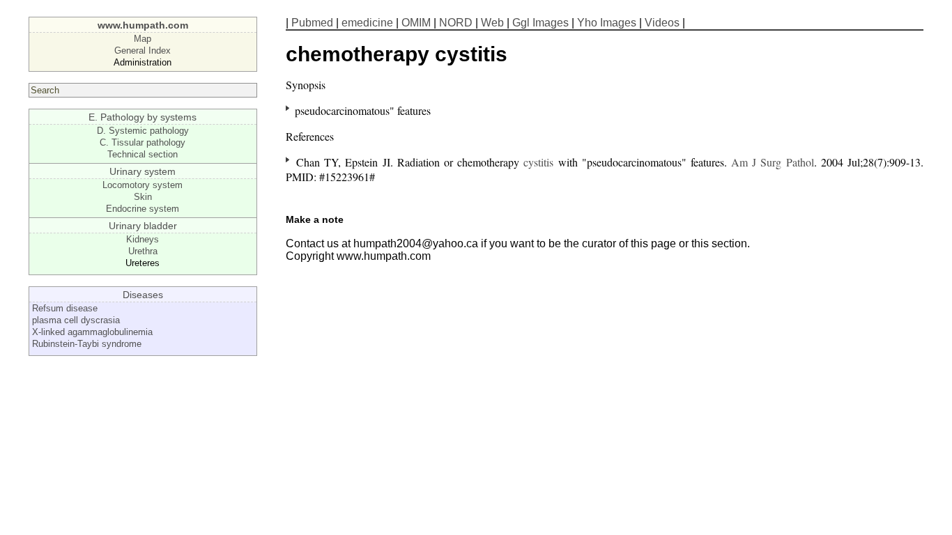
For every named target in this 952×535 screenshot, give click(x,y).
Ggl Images (540, 23)
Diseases (143, 294)
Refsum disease (65, 308)
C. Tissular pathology (142, 142)
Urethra (143, 251)
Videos (662, 23)
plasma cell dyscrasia (76, 320)
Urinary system (142, 171)
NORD (456, 23)
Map (142, 38)
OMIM (416, 23)
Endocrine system (142, 208)
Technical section (142, 154)
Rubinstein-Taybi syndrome (86, 344)
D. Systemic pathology (143, 130)
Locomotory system (142, 185)
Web (492, 23)
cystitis (538, 162)
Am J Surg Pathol (772, 162)
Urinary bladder (143, 225)
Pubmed (312, 23)
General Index (142, 50)
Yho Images (606, 23)
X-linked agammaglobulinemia (92, 332)
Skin (143, 197)
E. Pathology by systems (143, 117)
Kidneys (142, 239)
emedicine (367, 23)
